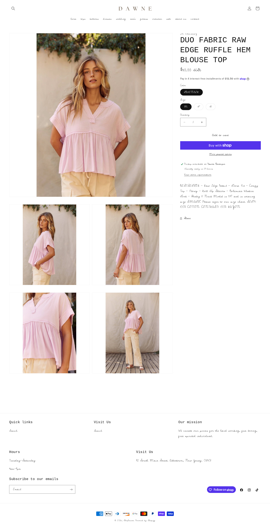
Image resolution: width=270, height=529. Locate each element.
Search (13, 431)
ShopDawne (129, 520)
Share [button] (187, 218)
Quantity (185, 115)
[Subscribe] (71, 489)
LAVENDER (191, 92)
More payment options (220, 154)
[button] (13, 8)
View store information (197, 174)
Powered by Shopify (145, 520)
